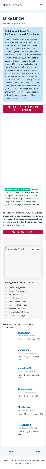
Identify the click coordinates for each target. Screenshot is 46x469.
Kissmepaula (25, 389)
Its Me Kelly (24, 332)
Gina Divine (24, 407)
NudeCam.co (12, 5)
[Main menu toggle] (40, 5)
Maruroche (23, 350)
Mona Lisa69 (25, 368)
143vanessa (24, 424)
